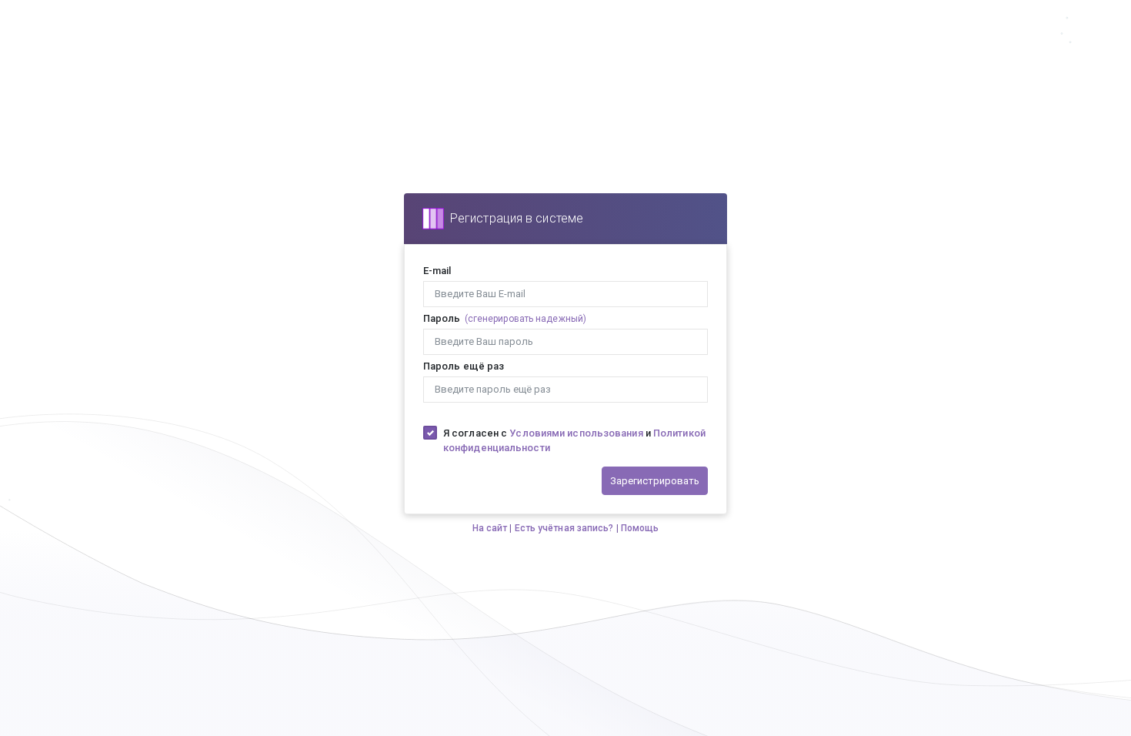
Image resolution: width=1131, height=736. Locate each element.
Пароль (442, 318)
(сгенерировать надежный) (525, 318)
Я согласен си (574, 440)
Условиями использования (575, 433)
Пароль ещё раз (463, 366)
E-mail (437, 270)
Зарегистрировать (654, 481)
